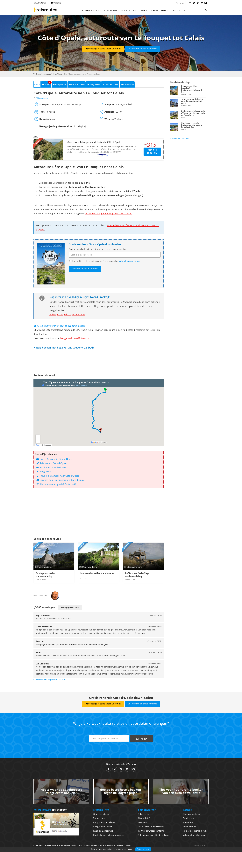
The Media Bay (41, 845)
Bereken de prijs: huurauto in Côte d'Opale (62, 480)
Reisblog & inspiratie (103, 830)
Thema (142, 10)
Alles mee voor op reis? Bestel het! (57, 484)
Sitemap (120, 845)
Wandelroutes (189, 826)
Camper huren (111, 84)
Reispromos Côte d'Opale (53, 463)
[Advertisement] (98, 511)
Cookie (92, 845)
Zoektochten (99, 818)
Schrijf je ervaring (70, 607)
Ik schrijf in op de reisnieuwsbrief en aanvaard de (106, 261)
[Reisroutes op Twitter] (194, 3)
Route (37, 84)
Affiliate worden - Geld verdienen (154, 835)
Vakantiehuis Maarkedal (194, 835)
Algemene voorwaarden (71, 845)
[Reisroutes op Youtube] (206, 3)
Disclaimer (100, 845)
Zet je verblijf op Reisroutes (151, 826)
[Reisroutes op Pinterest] (198, 3)
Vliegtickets (94, 84)
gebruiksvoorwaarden (129, 261)
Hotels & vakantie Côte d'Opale (55, 459)
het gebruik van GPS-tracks (74, 338)
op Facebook (50, 809)
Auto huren (128, 84)
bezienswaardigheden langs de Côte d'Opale (108, 213)
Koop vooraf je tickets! (104, 822)
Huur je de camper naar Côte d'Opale (59, 475)
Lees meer (128, 849)
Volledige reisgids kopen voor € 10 (104, 48)
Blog (175, 10)
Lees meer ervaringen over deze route (50, 679)
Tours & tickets (78, 84)
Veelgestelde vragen (102, 826)
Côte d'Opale (57, 74)
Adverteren (41, 3)
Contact (128, 845)
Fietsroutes (127, 10)
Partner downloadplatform (151, 830)
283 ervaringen (42, 98)
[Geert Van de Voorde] (55, 595)
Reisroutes (45, 9)
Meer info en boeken (152, 151)
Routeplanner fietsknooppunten (108, 835)
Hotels (48, 83)
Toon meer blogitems (180, 138)
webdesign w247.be (201, 845)
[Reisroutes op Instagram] (202, 3)
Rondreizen (110, 10)
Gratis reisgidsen (159, 10)
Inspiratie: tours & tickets (52, 467)
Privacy (85, 845)
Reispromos (60, 84)
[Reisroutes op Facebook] (190, 3)
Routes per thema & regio (195, 830)
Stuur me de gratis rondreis (144, 48)
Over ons (142, 822)
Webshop (57, 3)
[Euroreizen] (102, 155)
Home (38, 74)
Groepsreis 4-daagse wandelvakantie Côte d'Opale (94, 142)
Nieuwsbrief (144, 818)
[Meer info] (184, 11)
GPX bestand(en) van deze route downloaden (61, 325)
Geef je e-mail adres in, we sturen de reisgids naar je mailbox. (98, 249)
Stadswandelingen (89, 10)
